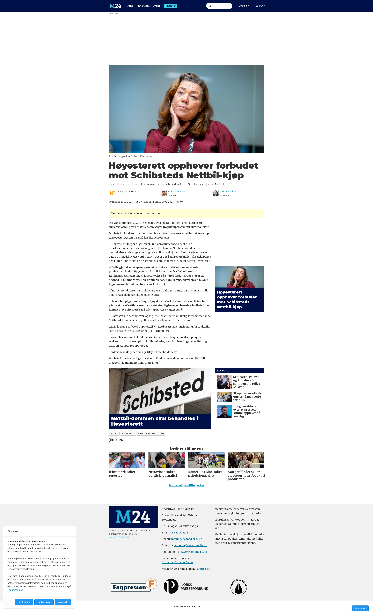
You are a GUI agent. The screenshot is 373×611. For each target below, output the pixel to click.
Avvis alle (63, 602)
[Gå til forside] (115, 6)
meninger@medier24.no (186, 539)
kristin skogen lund (151, 433)
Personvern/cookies (120, 537)
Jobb (130, 6)
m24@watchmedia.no (193, 551)
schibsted (128, 433)
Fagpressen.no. (15, 590)
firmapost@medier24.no (177, 562)
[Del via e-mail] (121, 440)
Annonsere (143, 6)
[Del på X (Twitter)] (116, 440)
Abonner (171, 6)
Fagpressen (203, 568)
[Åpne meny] (260, 5)
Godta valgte (44, 602)
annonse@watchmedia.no (190, 545)
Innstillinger (360, 608)
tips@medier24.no (180, 532)
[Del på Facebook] (111, 440)
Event (156, 6)
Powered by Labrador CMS (186, 606)
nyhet (114, 433)
